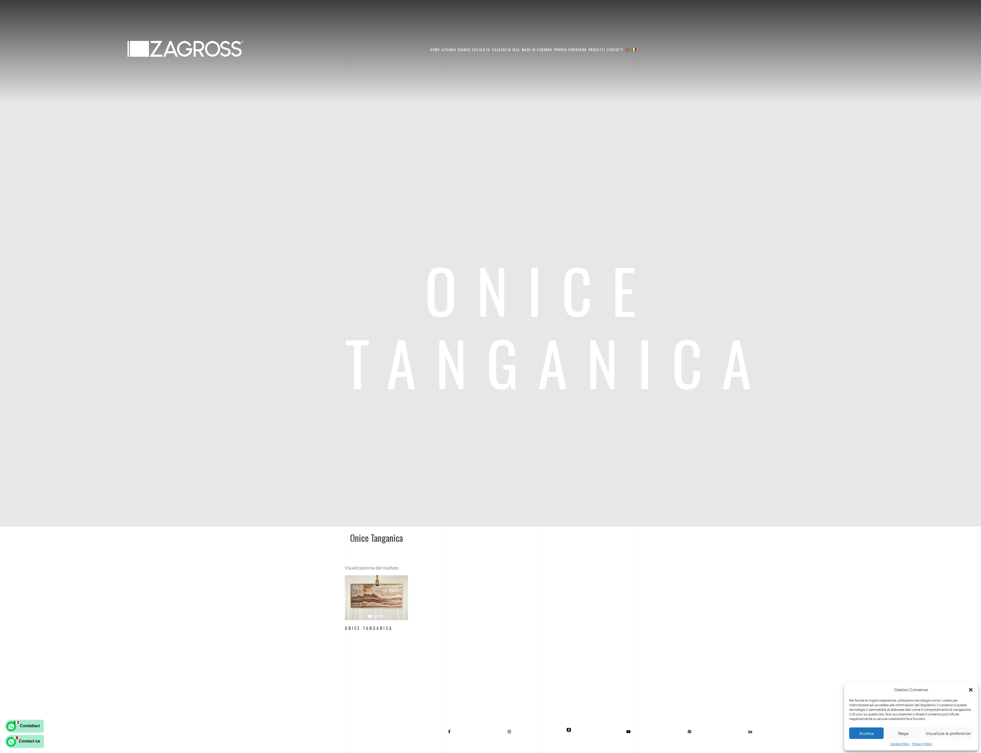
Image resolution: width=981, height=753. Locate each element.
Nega (903, 733)
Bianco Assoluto (474, 49)
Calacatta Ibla (506, 49)
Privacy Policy (922, 744)
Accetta (866, 733)
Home (435, 49)
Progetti (597, 49)
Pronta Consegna (570, 49)
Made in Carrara (537, 49)
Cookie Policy (900, 744)
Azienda (449, 49)
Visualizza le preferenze (948, 733)
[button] (970, 689)
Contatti (615, 49)
